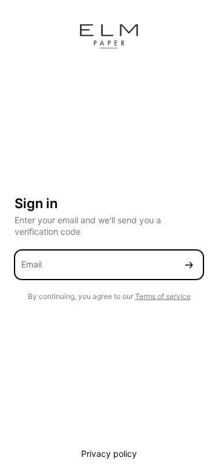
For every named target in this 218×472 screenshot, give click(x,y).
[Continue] (189, 264)
